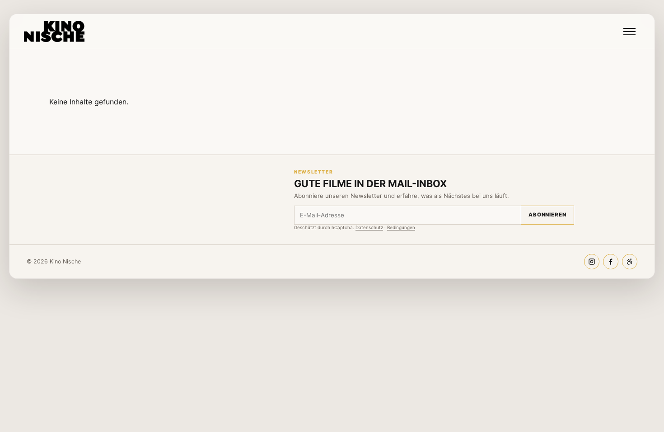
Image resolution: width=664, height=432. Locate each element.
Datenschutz (369, 227)
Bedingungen (401, 227)
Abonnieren (547, 214)
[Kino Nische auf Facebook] (610, 261)
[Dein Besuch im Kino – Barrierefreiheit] (629, 261)
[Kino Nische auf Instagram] (591, 261)
